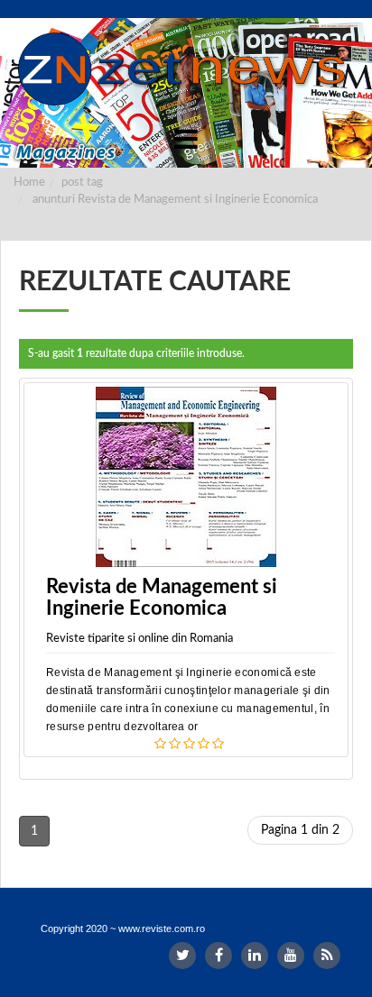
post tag (82, 182)
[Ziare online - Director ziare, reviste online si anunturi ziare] (186, 69)
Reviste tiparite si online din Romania (139, 639)
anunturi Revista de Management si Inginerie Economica (175, 200)
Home (29, 182)
